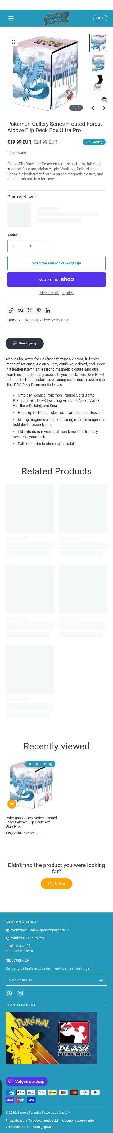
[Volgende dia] (103, 107)
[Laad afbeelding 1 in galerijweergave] (98, 43)
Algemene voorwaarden (78, 1121)
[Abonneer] (101, 980)
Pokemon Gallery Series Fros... (47, 320)
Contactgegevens (41, 1127)
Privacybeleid (15, 1121)
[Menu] (11, 18)
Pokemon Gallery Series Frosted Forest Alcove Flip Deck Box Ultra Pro (31, 822)
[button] (99, 18)
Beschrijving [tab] (27, 343)
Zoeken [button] (60, 884)
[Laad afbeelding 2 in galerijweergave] (98, 63)
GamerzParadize (29, 1112)
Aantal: (13, 235)
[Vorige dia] (92, 107)
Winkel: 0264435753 (27, 938)
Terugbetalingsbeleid (43, 1121)
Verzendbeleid (15, 1127)
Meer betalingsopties (57, 293)
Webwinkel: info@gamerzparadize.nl (40, 930)
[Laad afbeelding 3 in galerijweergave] (98, 83)
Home (12, 320)
